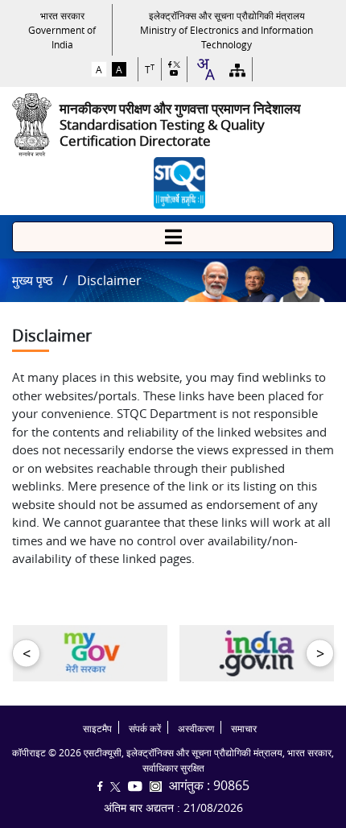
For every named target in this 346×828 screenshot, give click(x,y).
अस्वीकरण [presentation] (196, 728)
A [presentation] (99, 69)
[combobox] (205, 69)
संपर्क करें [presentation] (145, 728)
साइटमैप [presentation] (97, 728)
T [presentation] (149, 70)
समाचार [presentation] (244, 728)
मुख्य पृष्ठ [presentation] (32, 280)
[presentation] (62, 30)
